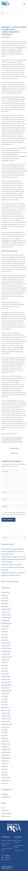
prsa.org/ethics (19, 48)
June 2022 (5, 733)
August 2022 (5, 727)
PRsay (20, 442)
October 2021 (6, 755)
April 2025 (5, 637)
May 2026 (5, 601)
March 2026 (5, 606)
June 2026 (5, 598)
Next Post (14, 453)
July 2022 (4, 730)
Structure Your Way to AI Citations (12, 564)
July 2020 (4, 783)
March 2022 (5, 741)
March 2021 (5, 775)
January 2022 (6, 747)
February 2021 (6, 777)
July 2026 (4, 595)
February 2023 (6, 710)
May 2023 (5, 702)
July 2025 (4, 629)
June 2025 (5, 631)
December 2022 (6, 716)
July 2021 (4, 763)
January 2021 (5, 780)
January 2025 (6, 645)
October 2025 (6, 620)
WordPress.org (6, 816)
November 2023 (6, 685)
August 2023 (5, 693)
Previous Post (14, 448)
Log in (3, 808)
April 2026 (5, 603)
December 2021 (6, 749)
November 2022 (6, 718)
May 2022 (5, 735)
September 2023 (7, 690)
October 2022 (6, 721)
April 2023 (5, 704)
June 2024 (5, 665)
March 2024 (5, 674)
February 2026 (6, 609)
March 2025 (5, 640)
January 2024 (6, 679)
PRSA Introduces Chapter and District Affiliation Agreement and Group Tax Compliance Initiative (13, 551)
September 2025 (7, 623)
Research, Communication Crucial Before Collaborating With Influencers (12, 440)
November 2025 (6, 617)
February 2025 (6, 643)
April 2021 (5, 772)
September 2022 (7, 724)
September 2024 (7, 657)
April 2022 (5, 738)
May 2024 (5, 668)
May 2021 (4, 769)
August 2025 (5, 626)
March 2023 (5, 707)
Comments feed (6, 813)
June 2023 (5, 699)
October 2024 (6, 654)
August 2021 (5, 761)
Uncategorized (6, 37)
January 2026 (6, 612)
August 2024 (5, 660)
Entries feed (5, 810)
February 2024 (6, 676)
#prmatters (5, 794)
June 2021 (5, 766)
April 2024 (5, 671)
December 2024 (6, 648)
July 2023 (4, 696)
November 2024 (6, 651)
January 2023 (6, 713)
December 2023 (6, 682)
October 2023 (6, 688)
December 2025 (6, 615)
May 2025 (5, 634)
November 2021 (6, 752)
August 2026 (5, 592)
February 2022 (6, 744)
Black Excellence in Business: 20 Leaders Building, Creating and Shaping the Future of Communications (14, 559)
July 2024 (4, 662)
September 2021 (6, 758)
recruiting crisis (6, 314)
